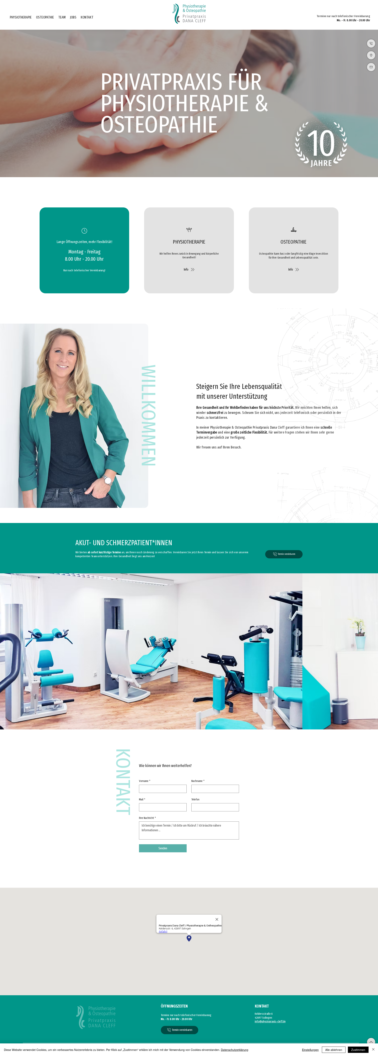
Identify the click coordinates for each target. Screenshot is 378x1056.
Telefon (195, 799)
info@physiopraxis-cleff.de (270, 1021)
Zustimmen (358, 1050)
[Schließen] (373, 1050)
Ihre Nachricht (147, 818)
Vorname (144, 781)
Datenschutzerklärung (234, 1050)
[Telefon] (371, 43)
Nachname (197, 781)
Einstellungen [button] (310, 1050)
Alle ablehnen (333, 1050)
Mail (142, 799)
